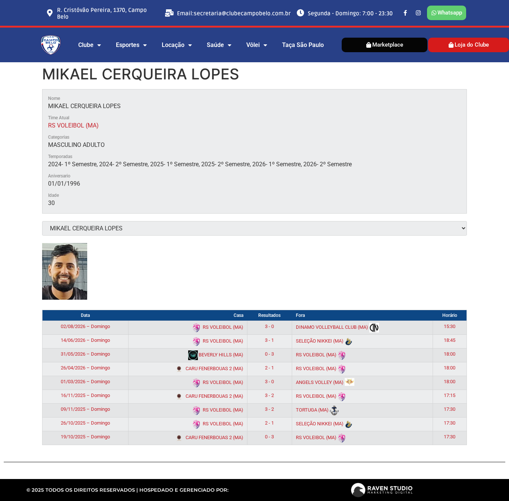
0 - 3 (269, 354)
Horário (449, 315)
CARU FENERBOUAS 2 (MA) (213, 368)
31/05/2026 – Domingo (85, 354)
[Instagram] (418, 13)
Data (85, 315)
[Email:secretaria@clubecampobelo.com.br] (169, 13)
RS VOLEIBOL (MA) (73, 125)
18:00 (449, 354)
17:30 (449, 409)
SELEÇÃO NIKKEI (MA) (320, 341)
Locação (173, 44)
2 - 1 (269, 368)
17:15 (449, 395)
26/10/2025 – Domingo (85, 423)
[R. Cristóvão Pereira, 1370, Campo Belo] (49, 13)
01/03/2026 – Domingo (85, 381)
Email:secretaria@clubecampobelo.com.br (234, 13)
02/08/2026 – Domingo (85, 326)
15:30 (449, 326)
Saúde (215, 44)
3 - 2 (269, 395)
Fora (300, 315)
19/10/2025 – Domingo (85, 436)
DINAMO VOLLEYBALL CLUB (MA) (332, 327)
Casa (238, 315)
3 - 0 (269, 326)
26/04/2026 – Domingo (85, 368)
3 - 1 (269, 340)
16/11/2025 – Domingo (85, 395)
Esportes (127, 44)
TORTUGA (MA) (313, 410)
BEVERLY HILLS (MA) (220, 354)
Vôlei (253, 44)
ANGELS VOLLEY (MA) (320, 382)
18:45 (449, 340)
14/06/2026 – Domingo (85, 340)
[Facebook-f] (405, 13)
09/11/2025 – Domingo (85, 409)
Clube (86, 44)
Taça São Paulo (303, 44)
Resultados (269, 315)
